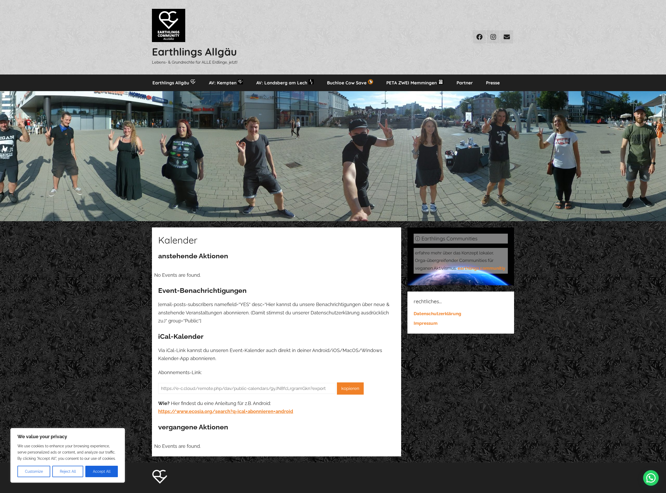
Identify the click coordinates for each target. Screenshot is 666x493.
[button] (651, 478)
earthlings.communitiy (481, 268)
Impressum (426, 323)
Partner (465, 82)
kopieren (350, 388)
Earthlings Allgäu (194, 51)
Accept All (102, 471)
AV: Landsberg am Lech (282, 82)
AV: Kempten (223, 82)
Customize (34, 471)
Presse (493, 82)
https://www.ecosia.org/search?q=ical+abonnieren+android (225, 411)
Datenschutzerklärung (437, 313)
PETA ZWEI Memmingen (412, 82)
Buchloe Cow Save (347, 82)
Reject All (68, 471)
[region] (67, 455)
